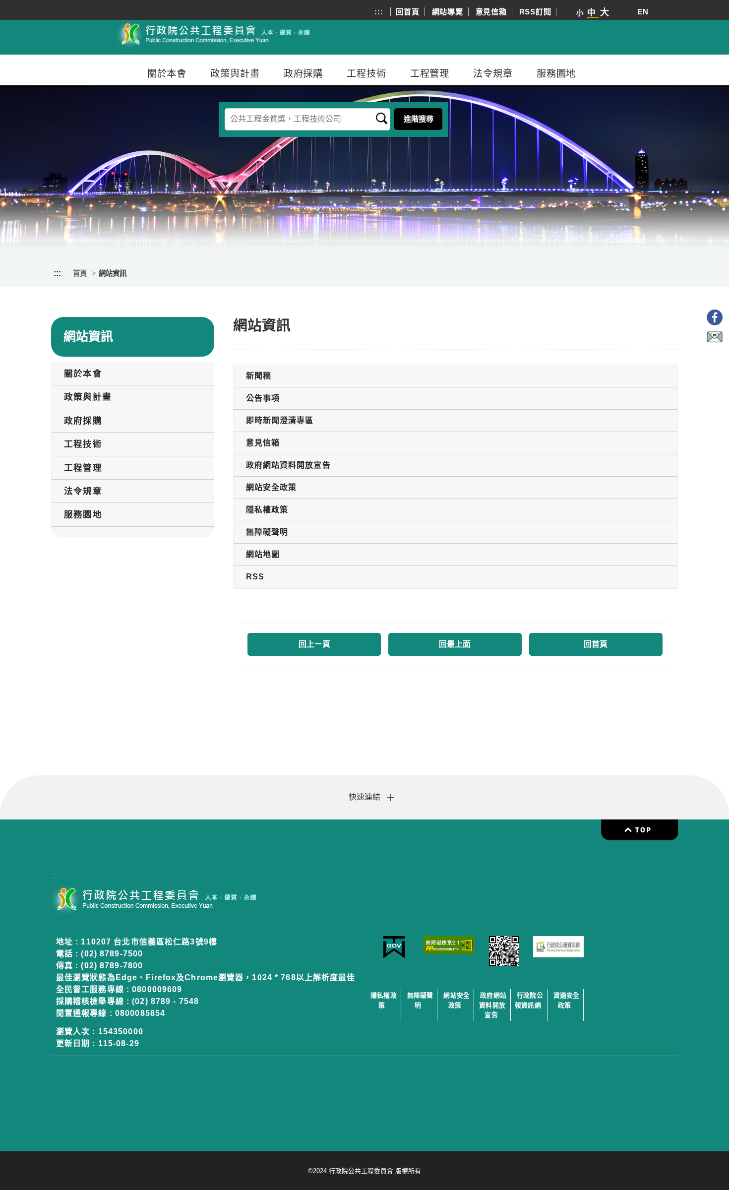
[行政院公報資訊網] (558, 954)
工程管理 (430, 73)
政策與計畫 (234, 73)
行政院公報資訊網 (529, 1000)
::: (378, 11)
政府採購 (303, 73)
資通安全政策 (566, 1000)
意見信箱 (491, 11)
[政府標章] (394, 956)
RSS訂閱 (535, 11)
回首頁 (407, 11)
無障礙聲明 (420, 1000)
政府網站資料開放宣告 (492, 1005)
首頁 (80, 273)
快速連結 (364, 797)
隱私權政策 (383, 1000)
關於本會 (167, 73)
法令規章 (493, 73)
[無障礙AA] (449, 951)
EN (643, 11)
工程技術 (366, 73)
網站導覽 (447, 11)
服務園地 (556, 73)
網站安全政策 (456, 1000)
